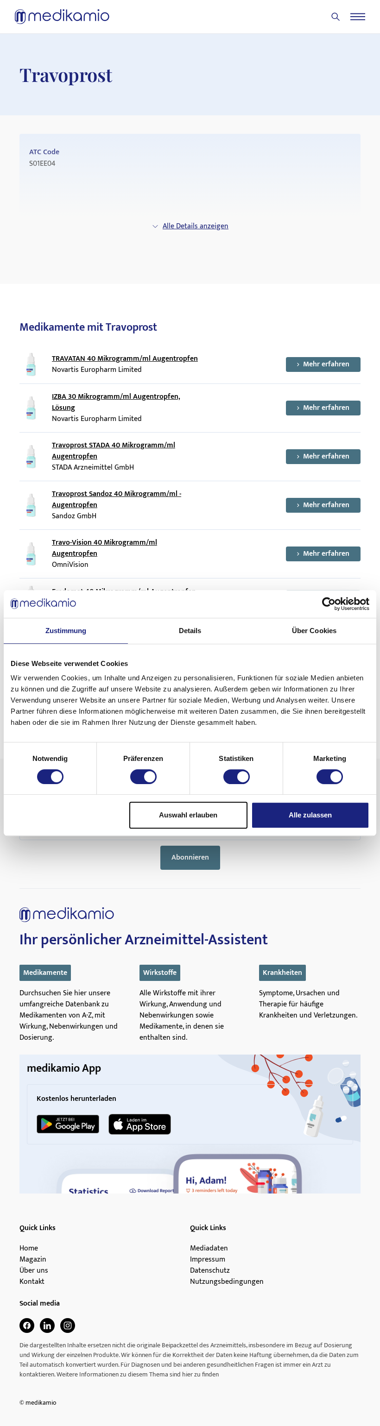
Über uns (33, 1270)
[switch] (143, 776)
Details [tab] (190, 630)
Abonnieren (190, 857)
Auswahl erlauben (188, 815)
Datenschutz (210, 1270)
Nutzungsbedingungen (227, 1282)
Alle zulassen (310, 815)
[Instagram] (67, 1325)
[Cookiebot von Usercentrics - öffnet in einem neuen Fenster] (328, 604)
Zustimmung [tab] (66, 630)
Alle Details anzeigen (195, 226)
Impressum (207, 1259)
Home (28, 1248)
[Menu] (357, 16)
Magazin (32, 1259)
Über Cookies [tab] (314, 630)
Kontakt (31, 1282)
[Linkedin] (47, 1325)
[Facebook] (26, 1325)
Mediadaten (209, 1248)
